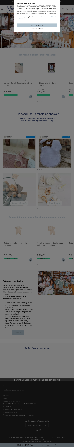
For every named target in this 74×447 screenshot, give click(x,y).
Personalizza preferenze (37, 29)
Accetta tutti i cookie (37, 25)
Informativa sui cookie (39, 17)
